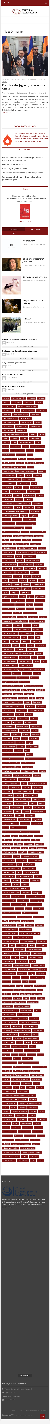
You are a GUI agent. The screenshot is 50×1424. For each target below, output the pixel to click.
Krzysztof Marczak (10, 730)
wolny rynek (37, 1132)
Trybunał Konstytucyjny (20, 1079)
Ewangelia (17, 568)
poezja (38, 876)
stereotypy (16, 1026)
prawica (19, 909)
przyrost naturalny (28, 941)
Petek (17, 856)
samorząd (28, 986)
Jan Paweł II (21, 649)
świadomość (25, 1034)
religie (33, 961)
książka (6, 734)
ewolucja (42, 568)
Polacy (6, 880)
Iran (31, 637)
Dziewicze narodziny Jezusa (35, 277)
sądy (19, 986)
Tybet (36, 1083)
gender (26, 589)
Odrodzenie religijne (18, 828)
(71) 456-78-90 (9, 1393)
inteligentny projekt (10, 633)
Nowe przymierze (9, 820)
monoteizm (37, 787)
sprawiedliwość (9, 1014)
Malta (29, 755)
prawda (6, 905)
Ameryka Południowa (21, 414)
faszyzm (17, 576)
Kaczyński (16, 674)
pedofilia (22, 852)
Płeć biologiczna (28, 868)
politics (25, 880)
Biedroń (30, 451)
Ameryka (7, 414)
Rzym (33, 982)
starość (6, 1026)
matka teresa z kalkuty (11, 771)
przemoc (29, 925)
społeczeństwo (26, 1010)
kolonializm (36, 702)
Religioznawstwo (9, 969)
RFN (43, 969)
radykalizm (24, 953)
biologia (39, 451)
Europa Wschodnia (32, 560)
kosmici (34, 718)
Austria (24, 438)
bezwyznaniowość (38, 447)
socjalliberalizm (19, 1002)
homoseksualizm (9, 617)
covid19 (18, 487)
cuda (5, 491)
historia (30, 609)
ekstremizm (35, 544)
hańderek (40, 601)
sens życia (37, 994)
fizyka (41, 580)
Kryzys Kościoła (22, 726)
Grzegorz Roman (18, 601)
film (5, 580)
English (42, 548)
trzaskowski (36, 1079)
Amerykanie (36, 414)
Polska (33, 79)
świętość (18, 1038)
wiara (41, 1111)
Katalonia (40, 690)
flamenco (7, 584)
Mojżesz (26, 787)
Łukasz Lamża (32, 747)
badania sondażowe (26, 443)
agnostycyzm (8, 410)
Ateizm (32, 435)
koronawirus (8, 714)
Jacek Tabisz (41, 645)
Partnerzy (43, 1410)
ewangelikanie (30, 568)
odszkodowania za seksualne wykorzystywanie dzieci (21, 832)
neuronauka (8, 811)
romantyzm (22, 974)
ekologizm (37, 540)
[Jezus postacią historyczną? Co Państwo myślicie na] (25, 1359)
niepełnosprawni (38, 811)
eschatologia (8, 556)
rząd (25, 982)
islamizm (25, 641)
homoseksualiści (30, 613)
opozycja (38, 836)
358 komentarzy (40, 244)
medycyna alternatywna (22, 775)
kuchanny (16, 734)
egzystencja (16, 540)
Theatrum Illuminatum (22, 1067)
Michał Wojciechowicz (11, 783)
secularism (30, 990)
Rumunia (17, 982)
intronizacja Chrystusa (11, 637)
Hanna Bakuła (8, 605)
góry (30, 597)
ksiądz (35, 730)
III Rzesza (7, 625)
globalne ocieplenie (10, 597)
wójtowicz (16, 1128)
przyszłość (41, 941)
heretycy (39, 605)
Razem (15, 957)
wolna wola (27, 1128)
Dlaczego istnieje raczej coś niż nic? (15, 511)
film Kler (13, 580)
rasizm (6, 957)
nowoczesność (24, 820)
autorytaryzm (35, 438)
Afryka (39, 402)
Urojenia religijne (9, 1103)
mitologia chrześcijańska (37, 783)
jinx (44, 661)
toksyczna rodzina (39, 1067)
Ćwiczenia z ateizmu (18, 491)
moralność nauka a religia (23, 791)
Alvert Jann (41, 410)
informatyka (37, 629)
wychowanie (8, 1140)
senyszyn (7, 998)
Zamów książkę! (25, 221)
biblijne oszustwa (17, 451)
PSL (5, 945)
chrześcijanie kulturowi (11, 479)
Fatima (27, 576)
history (39, 609)
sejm (40, 990)
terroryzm (7, 1067)
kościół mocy (23, 718)
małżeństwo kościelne (11, 763)
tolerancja (7, 1071)
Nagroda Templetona (22, 799)
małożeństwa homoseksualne (13, 755)
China (20, 475)
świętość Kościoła (31, 1038)
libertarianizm (8, 743)
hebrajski (20, 605)
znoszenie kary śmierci (11, 1156)
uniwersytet (23, 1091)
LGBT (25, 739)
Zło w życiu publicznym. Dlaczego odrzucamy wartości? (23, 173)
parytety (15, 848)
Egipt (5, 540)
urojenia (33, 1099)
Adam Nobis (17, 402)
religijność (7, 965)
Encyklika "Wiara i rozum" (27, 548)
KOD (27, 702)
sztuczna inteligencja (19, 1047)
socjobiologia (32, 1002)
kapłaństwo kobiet (10, 682)
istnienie (7, 645)
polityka (15, 884)
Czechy (17, 495)
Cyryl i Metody (33, 491)
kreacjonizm (17, 722)
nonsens (19, 815)
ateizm (41, 435)
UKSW (39, 1087)
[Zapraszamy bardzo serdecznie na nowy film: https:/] (25, 1332)
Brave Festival (8, 463)
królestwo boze (30, 722)
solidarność (7, 1006)
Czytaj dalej (9, 112)
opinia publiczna (26, 836)
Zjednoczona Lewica (10, 1148)
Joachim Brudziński (10, 665)
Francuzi (26, 584)
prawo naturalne (9, 917)
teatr (22, 1055)
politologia (35, 880)
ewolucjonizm (8, 572)
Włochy (6, 1124)
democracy (37, 503)
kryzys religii (36, 726)
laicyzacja (7, 739)
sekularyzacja (25, 994)
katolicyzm (18, 694)
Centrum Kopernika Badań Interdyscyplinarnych (19, 471)
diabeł (39, 507)
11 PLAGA (27, 318)
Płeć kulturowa (9, 872)
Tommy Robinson (20, 1071)
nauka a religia (16, 807)
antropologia (8, 426)
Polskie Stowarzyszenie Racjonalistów (16, 888)
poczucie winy (8, 876)
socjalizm (7, 1002)
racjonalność (20, 949)
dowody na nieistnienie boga (13, 528)
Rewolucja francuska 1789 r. (28, 969)
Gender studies (38, 589)
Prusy (20, 925)
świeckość (7, 1038)
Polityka (25, 79)
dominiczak (17, 520)
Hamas (30, 601)
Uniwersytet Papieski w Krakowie (15, 1099)
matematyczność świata (11, 767)
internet (39, 633)
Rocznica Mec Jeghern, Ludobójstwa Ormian (23, 86)
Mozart (37, 791)
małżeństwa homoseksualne (13, 759)
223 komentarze (39, 307)
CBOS (30, 467)
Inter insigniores (26, 633)
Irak (24, 637)
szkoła (6, 1047)
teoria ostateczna (9, 1063)
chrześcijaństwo (28, 479)
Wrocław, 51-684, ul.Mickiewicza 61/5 (17, 1389)
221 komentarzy (40, 322)
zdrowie (36, 1144)
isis (38, 637)
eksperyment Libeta (21, 544)
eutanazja (39, 564)
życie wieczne (23, 1160)
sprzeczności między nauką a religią (15, 1018)
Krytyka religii (8, 726)
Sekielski (7, 994)
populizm (26, 893)
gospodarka (40, 597)
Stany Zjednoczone (10, 1022)
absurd (6, 402)
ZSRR (25, 1156)
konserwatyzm (8, 710)
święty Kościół (8, 1043)
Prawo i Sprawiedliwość (11, 913)
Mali (26, 751)
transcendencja (37, 1075)
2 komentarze (22, 93)
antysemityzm (8, 430)
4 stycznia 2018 (28, 280)
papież (6, 848)
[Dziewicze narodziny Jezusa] (11, 277)
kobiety (40, 698)
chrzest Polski (23, 483)
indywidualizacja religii (22, 629)
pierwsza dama (8, 860)
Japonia (39, 653)
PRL (5, 921)
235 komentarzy (40, 280)
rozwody (7, 982)
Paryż (24, 848)
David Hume (8, 499)
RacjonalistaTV (9, 1400)
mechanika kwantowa (29, 771)
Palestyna (29, 844)
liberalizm (34, 739)
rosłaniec (41, 974)
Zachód (6, 1144)
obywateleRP (37, 824)
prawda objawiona (35, 905)
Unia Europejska (9, 1091)
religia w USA (21, 961)
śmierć (41, 998)
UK (22, 1087)
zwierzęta (34, 1156)
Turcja (44, 93)
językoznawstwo (25, 661)
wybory (41, 1136)
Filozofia (32, 580)
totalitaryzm (34, 1071)
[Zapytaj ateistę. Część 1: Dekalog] (11, 301)
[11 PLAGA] (11, 319)
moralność (7, 791)
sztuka (32, 1047)
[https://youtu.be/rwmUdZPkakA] (25, 1225)
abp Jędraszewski (18, 398)
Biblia (5, 451)
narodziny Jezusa (21, 803)
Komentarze (36, 229)
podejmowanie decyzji (24, 876)
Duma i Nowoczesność (11, 532)
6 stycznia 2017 (28, 265)
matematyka (28, 767)
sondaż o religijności (22, 1006)
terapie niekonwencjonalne (28, 1063)
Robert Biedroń (9, 974)
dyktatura (7, 536)
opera (14, 836)
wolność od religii (9, 1132)
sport (37, 1010)
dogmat (23, 516)
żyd (33, 1160)
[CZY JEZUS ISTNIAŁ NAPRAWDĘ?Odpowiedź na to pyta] (25, 1279)
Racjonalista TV (7, 1415)
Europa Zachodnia (10, 564)
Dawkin (18, 499)
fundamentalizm (38, 584)
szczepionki (38, 1043)
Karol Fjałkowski (27, 690)
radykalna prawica (38, 953)
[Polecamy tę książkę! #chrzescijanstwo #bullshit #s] (25, 1305)
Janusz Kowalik (27, 653)
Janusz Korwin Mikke (11, 653)
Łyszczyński (8, 751)
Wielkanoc (21, 1119)
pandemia (39, 844)
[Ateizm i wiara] (11, 241)
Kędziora (29, 694)
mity (5, 787)
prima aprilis (38, 917)
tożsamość (7, 1075)
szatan (27, 1043)
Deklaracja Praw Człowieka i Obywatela (17, 503)
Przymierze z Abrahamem (23, 937)
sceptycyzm (19, 990)
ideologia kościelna (20, 621)
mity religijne (15, 787)
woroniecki (7, 1136)
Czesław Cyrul (29, 495)
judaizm (6, 674)
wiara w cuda (21, 1115)
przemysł (39, 925)
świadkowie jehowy (10, 1034)
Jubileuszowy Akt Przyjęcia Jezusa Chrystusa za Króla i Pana (23, 670)
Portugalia (36, 893)
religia (23, 957)
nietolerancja (8, 815)
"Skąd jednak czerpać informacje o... (15, 363)
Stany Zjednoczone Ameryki (30, 1022)
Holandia (17, 613)
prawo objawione (24, 917)
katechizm (7, 694)
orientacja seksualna (21, 840)
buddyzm (7, 467)
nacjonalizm (7, 799)
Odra (5, 828)
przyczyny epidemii (10, 933)
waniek (6, 1111)
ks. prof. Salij (24, 730)
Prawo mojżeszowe (30, 913)
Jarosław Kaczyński (10, 657)
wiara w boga (8, 1115)
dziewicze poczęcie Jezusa (23, 536)
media (43, 771)
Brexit (29, 463)
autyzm (6, 443)
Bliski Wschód (8, 455)
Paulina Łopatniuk (9, 852)
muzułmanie (8, 795)
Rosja (31, 974)
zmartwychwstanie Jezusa (31, 1152)
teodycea (7, 1059)
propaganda (15, 921)
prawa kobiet (23, 901)
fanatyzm (34, 572)
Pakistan (18, 844)
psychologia (22, 945)
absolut (41, 398)
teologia (17, 1059)
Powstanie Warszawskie (35, 897)
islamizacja (15, 641)
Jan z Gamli (32, 649)
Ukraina (30, 1087)
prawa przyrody (37, 901)
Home (13, 1410)
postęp (6, 897)
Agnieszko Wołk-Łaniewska (27, 406)
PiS (19, 864)
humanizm (33, 617)
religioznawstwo (38, 965)
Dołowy (6, 520)
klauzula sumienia (9, 698)
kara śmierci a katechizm (33, 686)
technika (31, 1055)
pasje (32, 848)
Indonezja (7, 629)
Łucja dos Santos (9, 747)
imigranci (17, 625)
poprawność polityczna (11, 893)
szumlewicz (7, 1051)
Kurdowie (35, 734)
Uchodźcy (7, 1087)
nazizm (28, 807)
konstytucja (21, 710)
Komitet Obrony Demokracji (13, 706)
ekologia (26, 540)
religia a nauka (8, 961)
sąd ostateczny (9, 986)
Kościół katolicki (9, 718)
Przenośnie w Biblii (10, 929)
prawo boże (38, 909)
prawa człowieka (9, 901)
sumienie (7, 1030)
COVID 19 (7, 487)
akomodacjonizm (28, 410)
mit (24, 783)
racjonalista (41, 945)
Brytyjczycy (39, 463)
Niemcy (26, 811)
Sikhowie (17, 998)
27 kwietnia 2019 (9, 93)
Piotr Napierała (9, 864)
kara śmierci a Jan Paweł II (12, 686)
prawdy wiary (8, 909)
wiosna (32, 1119)
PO (19, 872)
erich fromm (41, 552)
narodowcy (7, 803)
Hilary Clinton (8, 609)
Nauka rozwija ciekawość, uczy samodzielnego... (19, 339)
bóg (30, 455)
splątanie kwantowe (10, 1010)
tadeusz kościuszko (31, 1051)
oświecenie (7, 844)
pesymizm (7, 856)
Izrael (30, 645)
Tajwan (6, 1055)
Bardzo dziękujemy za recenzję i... (14, 386)
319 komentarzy (40, 265)
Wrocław (18, 1136)
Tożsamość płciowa (21, 1075)
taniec (15, 1055)
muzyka (18, 795)
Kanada (37, 674)
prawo (28, 909)
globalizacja (25, 592)
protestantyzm (28, 921)
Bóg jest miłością (9, 459)
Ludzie (21, 747)
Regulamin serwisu (31, 1410)
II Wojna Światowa (37, 621)
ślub (33, 998)
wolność (38, 1128)
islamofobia (36, 641)
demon (18, 507)
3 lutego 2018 (28, 307)
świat (35, 1034)
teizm (40, 1055)
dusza (25, 532)
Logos (30, 743)
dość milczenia (8, 524)
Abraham (32, 398)
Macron (18, 751)
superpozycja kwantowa (22, 1030)
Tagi (13, 233)
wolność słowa (24, 1132)
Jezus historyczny (9, 661)
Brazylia (19, 463)
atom (5, 438)
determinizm (29, 507)
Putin (31, 945)
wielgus (32, 1115)
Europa (19, 560)
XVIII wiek (35, 1140)
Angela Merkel (26, 422)
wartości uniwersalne (20, 1111)
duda (28, 528)
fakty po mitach (22, 572)
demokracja (7, 507)
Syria (19, 1043)
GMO (23, 597)
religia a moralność (36, 957)
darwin (40, 495)
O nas (20, 1410)
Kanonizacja (23, 678)
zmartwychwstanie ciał (11, 1152)
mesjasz (37, 775)
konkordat (41, 706)
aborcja (6, 398)
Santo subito (40, 986)
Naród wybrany (39, 799)
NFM (17, 811)
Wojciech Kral (26, 1124)
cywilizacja (7, 495)
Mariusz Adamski (28, 763)
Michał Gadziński (9, 779)
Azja (14, 443)
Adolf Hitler (29, 402)
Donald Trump (29, 520)
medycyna (7, 775)
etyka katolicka (29, 556)
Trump (6, 1079)
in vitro (27, 625)
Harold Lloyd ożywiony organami (14, 168)
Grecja (6, 601)
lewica (16, 739)
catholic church (19, 467)
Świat (4, 81)
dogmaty (33, 516)
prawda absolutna (19, 905)
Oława (6, 836)
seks (15, 994)
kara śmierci (24, 682)
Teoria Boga (28, 1059)
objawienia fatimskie (10, 824)
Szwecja (18, 1051)
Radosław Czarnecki (10, 953)
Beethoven (15, 447)
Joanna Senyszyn (26, 665)
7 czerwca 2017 (28, 322)
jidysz (37, 661)
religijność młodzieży (21, 965)
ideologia (7, 621)
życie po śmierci (9, 1160)
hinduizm (20, 609)
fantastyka (7, 576)
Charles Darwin (9, 475)
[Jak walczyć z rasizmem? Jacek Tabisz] (11, 259)
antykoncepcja (35, 426)
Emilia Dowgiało (9, 548)
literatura (20, 743)
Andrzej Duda (25, 418)
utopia (13, 1107)
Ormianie (34, 93)
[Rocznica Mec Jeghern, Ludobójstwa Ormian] (25, 56)
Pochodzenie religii (31, 872)
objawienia (37, 820)
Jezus (41, 657)
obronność (24, 824)
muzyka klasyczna (31, 795)
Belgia (25, 447)
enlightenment (8, 552)
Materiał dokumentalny (11, 79)
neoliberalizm (38, 807)
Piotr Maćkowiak (35, 860)
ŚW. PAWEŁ (38, 1030)
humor (43, 617)
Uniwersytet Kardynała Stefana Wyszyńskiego (19, 1095)
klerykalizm (23, 698)
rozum (16, 978)
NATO (33, 803)
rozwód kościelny (37, 978)
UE (16, 1087)
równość (7, 978)
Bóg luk (21, 459)
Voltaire (22, 1107)
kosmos (6, 722)
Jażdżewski (24, 657)
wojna (37, 1124)
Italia (15, 645)
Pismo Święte (29, 864)
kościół (28, 714)
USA (5, 1107)
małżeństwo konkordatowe (35, 759)
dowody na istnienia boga (26, 524)
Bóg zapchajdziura (34, 459)
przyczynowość (26, 929)
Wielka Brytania (9, 1119)
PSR (12, 945)
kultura (25, 734)
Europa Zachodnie (26, 564)
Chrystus (38, 475)
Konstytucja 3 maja (36, 710)
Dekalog (28, 499)
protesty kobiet (9, 925)
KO (32, 698)
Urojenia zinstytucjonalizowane (30, 1103)
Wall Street (33, 1107)
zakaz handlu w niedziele (21, 1144)
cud (26, 487)
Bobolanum (21, 455)
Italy (23, 645)
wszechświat (30, 1136)
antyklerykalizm (21, 426)
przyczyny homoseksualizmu (30, 933)
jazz (34, 657)
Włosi (15, 1124)
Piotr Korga (21, 860)
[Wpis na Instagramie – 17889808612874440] (25, 1252)
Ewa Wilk (7, 568)
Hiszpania (7, 613)
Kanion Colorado (9, 678)
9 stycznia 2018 (28, 244)
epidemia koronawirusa (25, 552)
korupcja (19, 714)
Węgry (33, 1111)
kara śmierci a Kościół (11, 690)
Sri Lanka (34, 1018)
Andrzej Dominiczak (10, 418)
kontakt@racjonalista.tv (11, 1396)
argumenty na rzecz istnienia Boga (15, 435)
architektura (21, 430)
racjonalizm (7, 949)
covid (34, 483)
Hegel (29, 605)
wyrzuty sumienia (22, 1140)
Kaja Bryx (27, 674)
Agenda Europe (9, 406)
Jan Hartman (8, 649)
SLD (26, 998)
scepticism (7, 990)
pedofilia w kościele (36, 852)
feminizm (36, 576)
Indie (35, 625)
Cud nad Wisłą (36, 487)
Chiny (28, 475)
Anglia (38, 422)
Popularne (13, 229)
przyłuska (7, 937)
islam (5, 641)
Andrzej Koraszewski (11, 422)
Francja (16, 584)
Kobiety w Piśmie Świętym (12, 702)
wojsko (6, 1128)
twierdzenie (26, 1083)
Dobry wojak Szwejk (10, 516)
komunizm (30, 706)
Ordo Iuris (7, 840)
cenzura (41, 471)
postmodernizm (18, 897)
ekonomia (7, 544)
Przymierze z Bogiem (11, 941)
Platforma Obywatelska (11, 868)
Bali (38, 443)
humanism (22, 617)
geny (5, 592)
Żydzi (40, 1160)
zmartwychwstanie (28, 1148)
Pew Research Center (30, 856)
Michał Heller (23, 779)
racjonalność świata (34, 949)
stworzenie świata (31, 1026)
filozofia (23, 580)
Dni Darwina (35, 511)
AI (17, 410)
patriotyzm (41, 848)
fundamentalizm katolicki (12, 589)
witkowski (42, 1119)
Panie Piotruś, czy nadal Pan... (13, 374)
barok (6, 447)
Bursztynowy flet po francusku (13, 164)
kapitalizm (34, 678)
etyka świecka (8, 560)
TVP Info (15, 1083)
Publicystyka (42, 79)
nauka (6, 807)
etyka (18, 556)
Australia (14, 438)
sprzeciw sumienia (24, 1014)
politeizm (15, 880)
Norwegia (30, 815)
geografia (15, 592)
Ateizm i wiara (29, 240)
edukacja (39, 536)
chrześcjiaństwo (9, 483)
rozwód (24, 978)
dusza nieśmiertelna (37, 532)
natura (41, 803)
